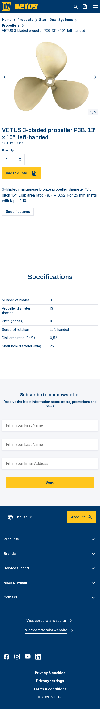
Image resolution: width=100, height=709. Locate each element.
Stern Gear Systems (56, 20)
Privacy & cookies (50, 673)
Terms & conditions (50, 689)
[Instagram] (17, 657)
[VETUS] (21, 6)
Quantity (8, 150)
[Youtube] (28, 657)
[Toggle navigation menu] (95, 6)
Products (25, 20)
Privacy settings (50, 681)
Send (50, 482)
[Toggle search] (75, 6)
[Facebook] (6, 657)
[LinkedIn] (38, 657)
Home (7, 20)
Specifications (18, 211)
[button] (5, 77)
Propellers (11, 25)
